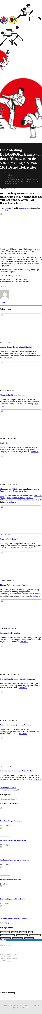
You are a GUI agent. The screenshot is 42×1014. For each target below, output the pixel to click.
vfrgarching (17, 938)
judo (30, 932)
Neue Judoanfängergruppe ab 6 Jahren (15, 725)
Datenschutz (9, 986)
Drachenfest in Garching (9, 539)
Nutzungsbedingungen (13, 988)
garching (23, 932)
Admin (27, 1008)
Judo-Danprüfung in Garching (10, 821)
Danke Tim (4, 443)
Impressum (9, 984)
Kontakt (3, 940)
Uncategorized (24, 208)
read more (8, 358)
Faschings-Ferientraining (10, 633)
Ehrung (14, 932)
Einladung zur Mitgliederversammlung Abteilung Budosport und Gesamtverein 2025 (19, 490)
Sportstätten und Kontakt (9, 790)
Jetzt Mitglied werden (8, 788)
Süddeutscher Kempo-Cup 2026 (12, 395)
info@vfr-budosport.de (8, 997)
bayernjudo (5, 932)
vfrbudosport (35, 935)
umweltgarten (22, 935)
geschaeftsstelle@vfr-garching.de (12, 975)
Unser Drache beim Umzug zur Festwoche (13, 918)
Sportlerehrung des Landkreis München (16, 347)
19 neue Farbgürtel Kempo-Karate (13, 585)
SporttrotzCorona (7, 935)
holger (7, 208)
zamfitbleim (29, 938)
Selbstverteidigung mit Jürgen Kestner (12, 899)
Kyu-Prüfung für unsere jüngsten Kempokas (17, 679)
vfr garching (5, 938)
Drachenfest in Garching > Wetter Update (16, 771)
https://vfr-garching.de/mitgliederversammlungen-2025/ (21, 497)
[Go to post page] (21, 327)
